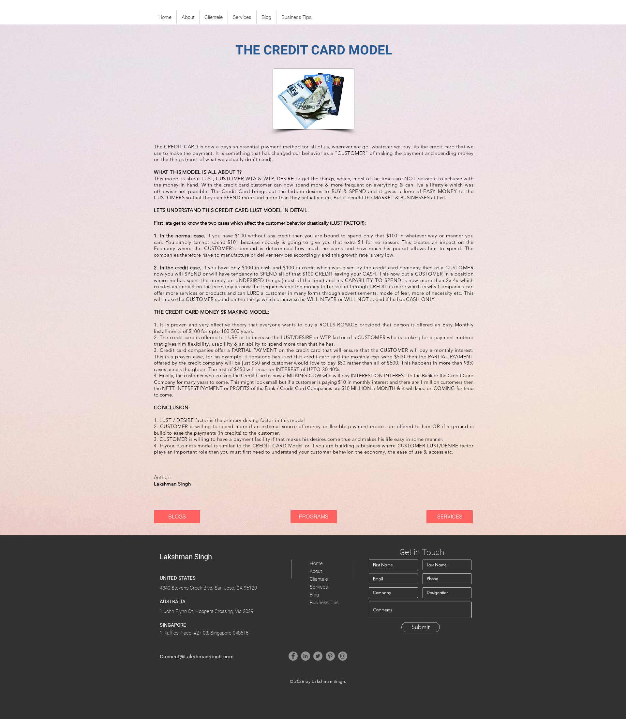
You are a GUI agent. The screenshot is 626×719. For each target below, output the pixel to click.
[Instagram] (342, 656)
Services (319, 587)
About (316, 571)
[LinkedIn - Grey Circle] (305, 656)
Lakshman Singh (172, 484)
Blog (314, 595)
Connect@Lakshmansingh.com (197, 657)
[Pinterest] (330, 656)
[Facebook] (293, 656)
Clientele (319, 579)
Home (316, 563)
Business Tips (324, 603)
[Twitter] (317, 656)
